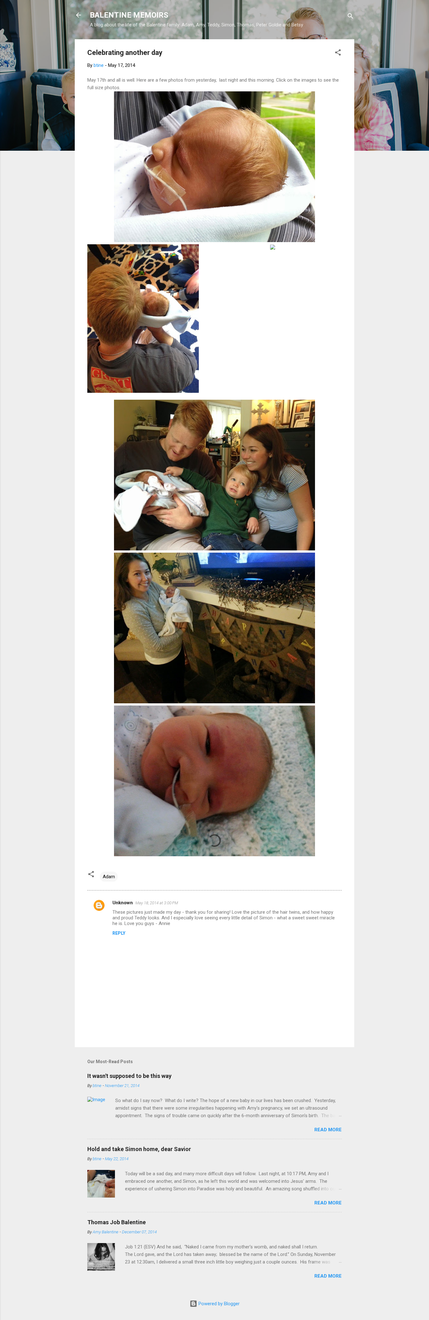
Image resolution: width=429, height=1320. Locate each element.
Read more (328, 1130)
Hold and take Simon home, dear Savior (139, 1149)
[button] (338, 53)
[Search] (350, 17)
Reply (118, 933)
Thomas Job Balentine (116, 1222)
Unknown (122, 903)
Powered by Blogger (218, 1303)
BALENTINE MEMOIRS (129, 15)
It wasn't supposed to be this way (129, 1076)
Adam (109, 876)
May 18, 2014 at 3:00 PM (156, 903)
